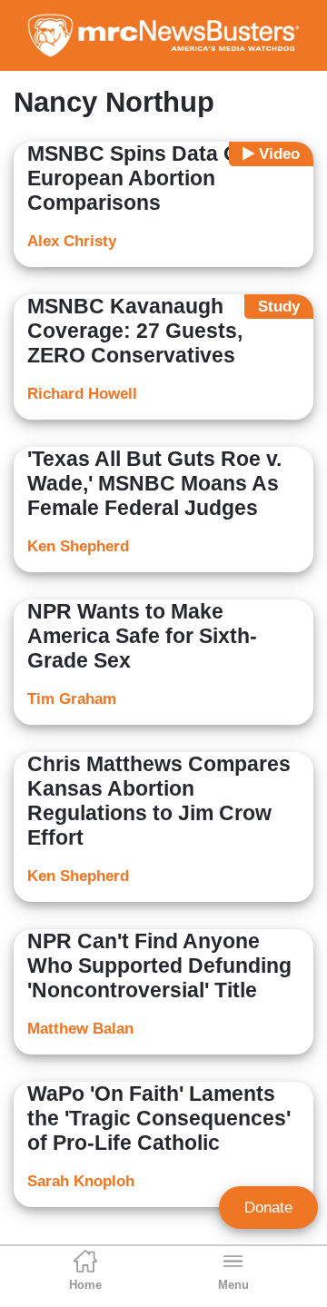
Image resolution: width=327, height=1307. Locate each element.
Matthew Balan (80, 1028)
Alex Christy (71, 241)
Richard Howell (82, 393)
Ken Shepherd (78, 546)
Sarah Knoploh (80, 1181)
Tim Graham (71, 699)
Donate (268, 1207)
